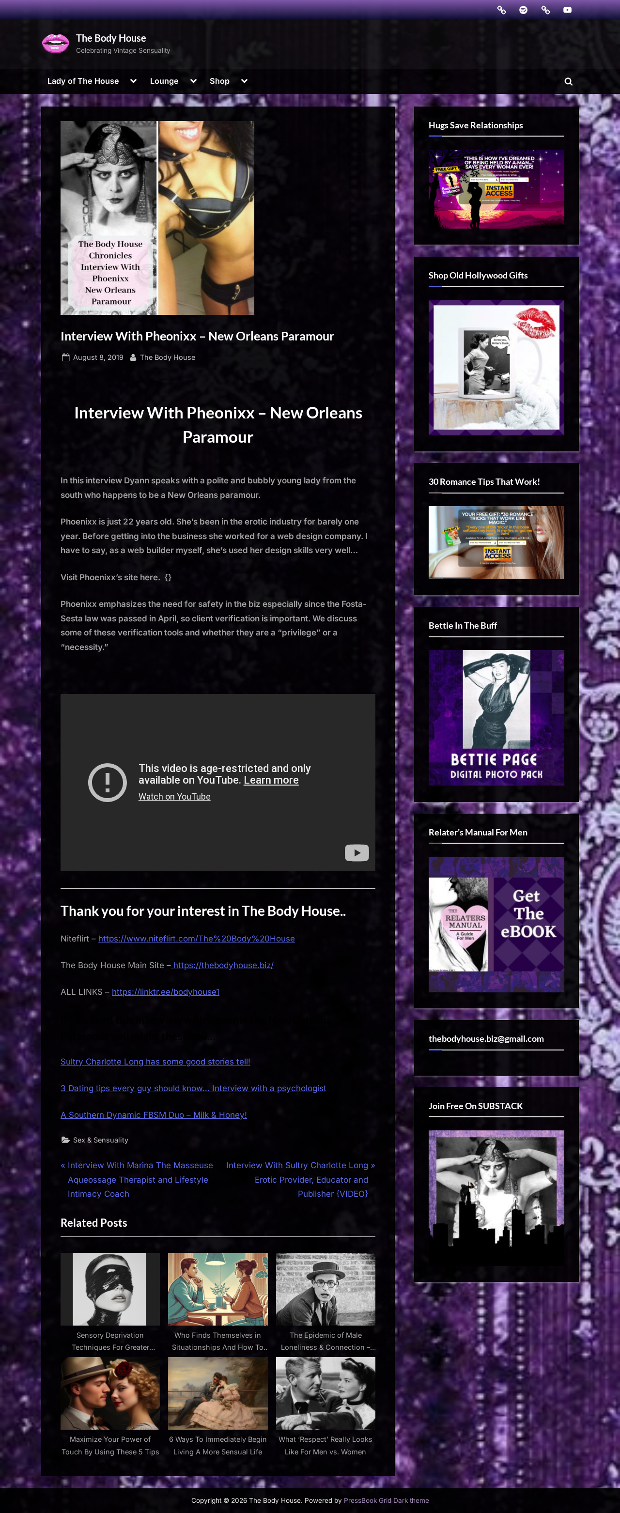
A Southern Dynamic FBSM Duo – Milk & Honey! (154, 1115)
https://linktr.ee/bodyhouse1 (165, 992)
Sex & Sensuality (100, 1140)
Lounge (164, 81)
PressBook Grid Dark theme (386, 1500)
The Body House (111, 38)
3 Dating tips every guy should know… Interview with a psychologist (193, 1088)
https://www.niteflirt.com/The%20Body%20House (196, 938)
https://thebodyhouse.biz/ (222, 965)
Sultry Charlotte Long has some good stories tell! (155, 1061)
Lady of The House (83, 81)
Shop (220, 81)
